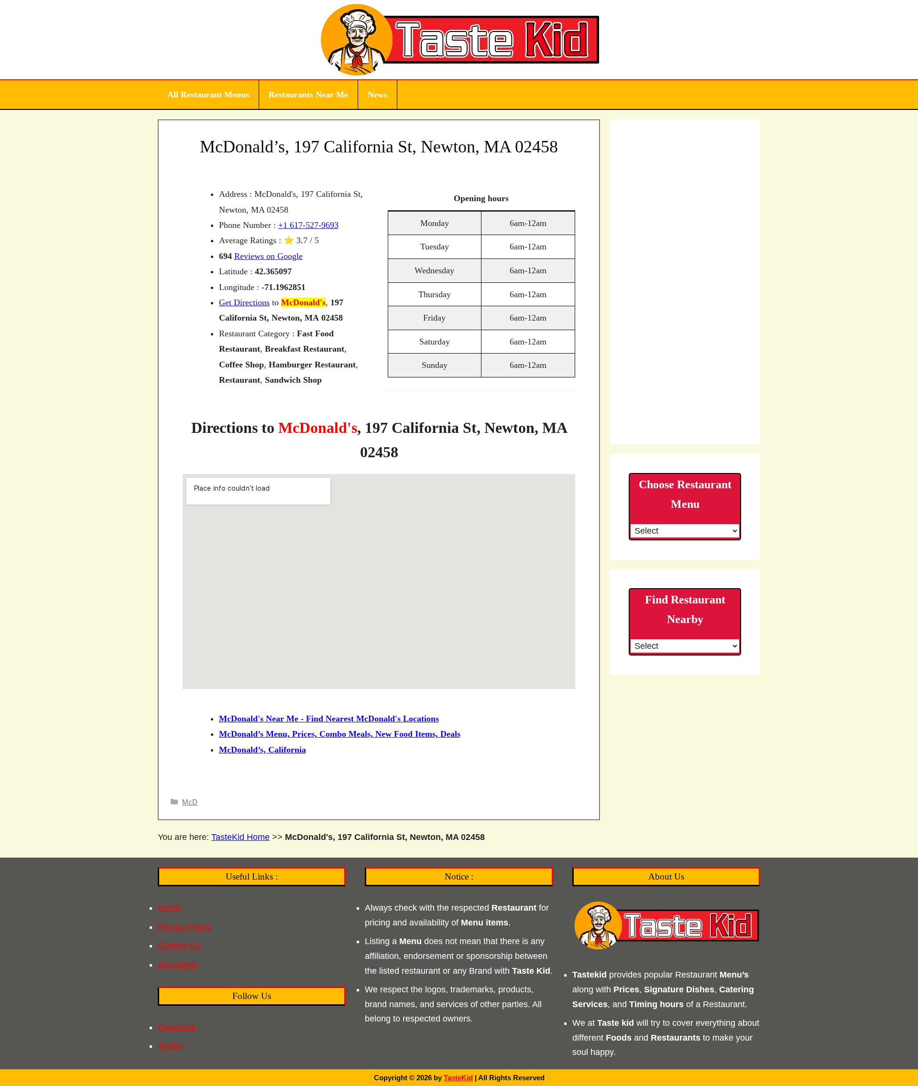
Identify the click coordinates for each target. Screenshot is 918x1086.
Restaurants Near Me (308, 94)
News (377, 94)
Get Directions (244, 302)
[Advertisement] (685, 282)
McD (189, 802)
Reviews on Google (268, 256)
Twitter (170, 1046)
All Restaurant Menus (208, 94)
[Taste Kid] (459, 39)
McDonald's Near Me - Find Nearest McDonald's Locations (329, 718)
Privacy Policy (184, 927)
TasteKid (458, 1078)
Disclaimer (178, 964)
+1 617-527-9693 (308, 225)
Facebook (177, 1027)
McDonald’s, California (262, 749)
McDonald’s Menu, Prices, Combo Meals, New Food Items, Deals (339, 734)
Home (169, 908)
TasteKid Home (240, 837)
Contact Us (179, 945)
